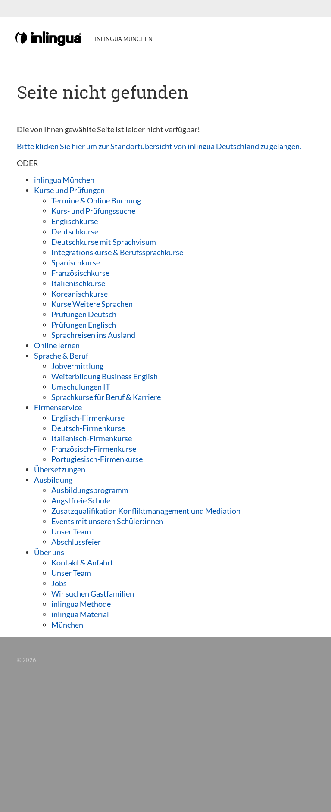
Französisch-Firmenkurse (93, 448)
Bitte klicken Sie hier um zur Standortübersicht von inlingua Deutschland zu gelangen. (159, 146)
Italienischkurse (78, 283)
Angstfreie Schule (80, 500)
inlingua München (64, 179)
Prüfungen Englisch (83, 324)
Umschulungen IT (80, 386)
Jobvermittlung (77, 366)
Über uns (49, 552)
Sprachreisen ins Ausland (93, 335)
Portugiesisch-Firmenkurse (97, 459)
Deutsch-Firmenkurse (88, 428)
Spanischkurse (75, 262)
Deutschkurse (74, 231)
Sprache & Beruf (61, 355)
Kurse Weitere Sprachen (92, 304)
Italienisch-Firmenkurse (91, 438)
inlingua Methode (81, 604)
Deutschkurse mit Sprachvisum (103, 242)
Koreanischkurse (79, 293)
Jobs (59, 583)
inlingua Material (80, 614)
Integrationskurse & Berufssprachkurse (117, 252)
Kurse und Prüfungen (69, 190)
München (67, 624)
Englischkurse (74, 221)
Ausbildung (53, 479)
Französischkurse (80, 273)
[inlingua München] (48, 38)
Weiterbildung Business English (104, 376)
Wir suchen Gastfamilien (92, 593)
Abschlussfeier (76, 542)
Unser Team (71, 531)
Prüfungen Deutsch (83, 314)
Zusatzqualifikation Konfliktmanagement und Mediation (145, 510)
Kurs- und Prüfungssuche (93, 210)
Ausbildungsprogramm (89, 490)
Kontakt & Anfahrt (82, 562)
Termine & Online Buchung (96, 200)
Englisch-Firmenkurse (88, 417)
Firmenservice (58, 407)
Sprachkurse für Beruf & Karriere (106, 397)
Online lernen (57, 345)
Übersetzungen (59, 469)
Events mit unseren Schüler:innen (107, 521)
